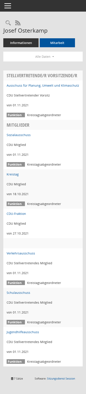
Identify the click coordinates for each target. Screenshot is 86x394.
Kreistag (13, 174)
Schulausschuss (18, 293)
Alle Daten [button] (43, 56)
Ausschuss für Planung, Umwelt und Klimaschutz (43, 85)
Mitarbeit (57, 43)
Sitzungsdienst (61, 378)
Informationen (21, 43)
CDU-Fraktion (16, 214)
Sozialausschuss (19, 135)
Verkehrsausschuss (21, 253)
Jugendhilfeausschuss (23, 332)
